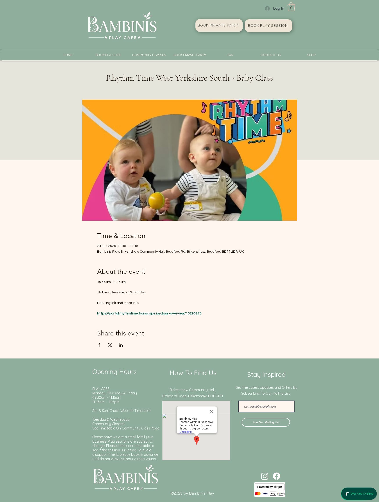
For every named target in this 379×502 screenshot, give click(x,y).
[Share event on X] (110, 345)
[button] (291, 6)
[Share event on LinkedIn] (121, 345)
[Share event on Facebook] (99, 345)
